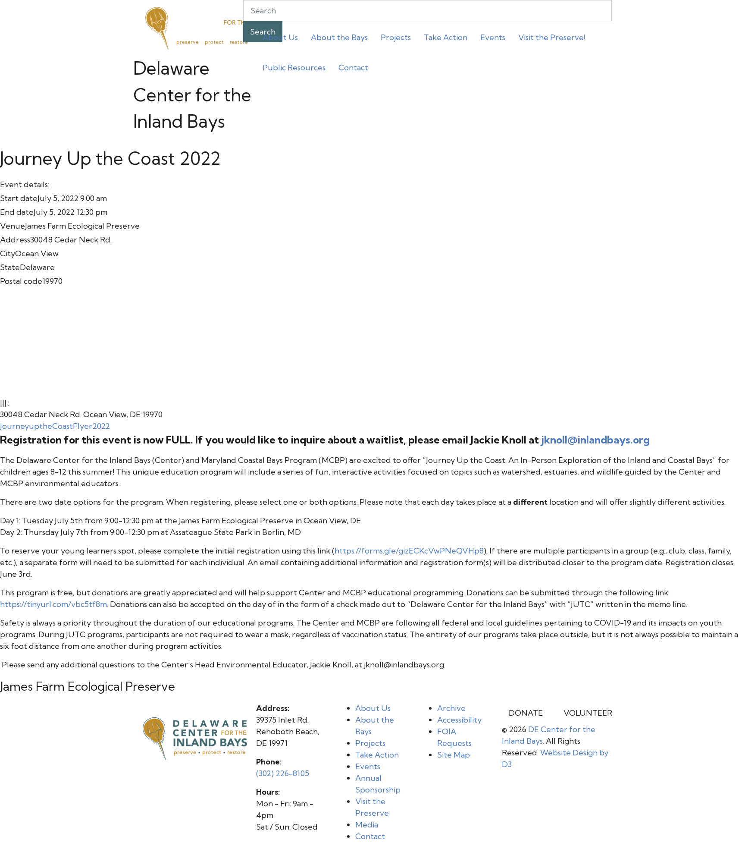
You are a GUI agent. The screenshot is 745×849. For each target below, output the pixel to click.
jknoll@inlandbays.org (595, 439)
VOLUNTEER (587, 713)
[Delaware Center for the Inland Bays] (198, 27)
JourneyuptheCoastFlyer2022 (55, 426)
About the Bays (339, 37)
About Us (280, 37)
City (7, 253)
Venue (12, 226)
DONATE (526, 713)
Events (492, 37)
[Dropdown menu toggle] (263, 53)
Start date (19, 198)
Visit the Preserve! (551, 37)
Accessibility (459, 720)
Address (15, 240)
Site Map (453, 755)
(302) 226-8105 (282, 773)
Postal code (21, 281)
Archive (451, 708)
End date (17, 212)
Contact (353, 67)
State (10, 267)
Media (366, 825)
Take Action (445, 37)
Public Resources (294, 67)
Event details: (24, 184)
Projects (396, 37)
